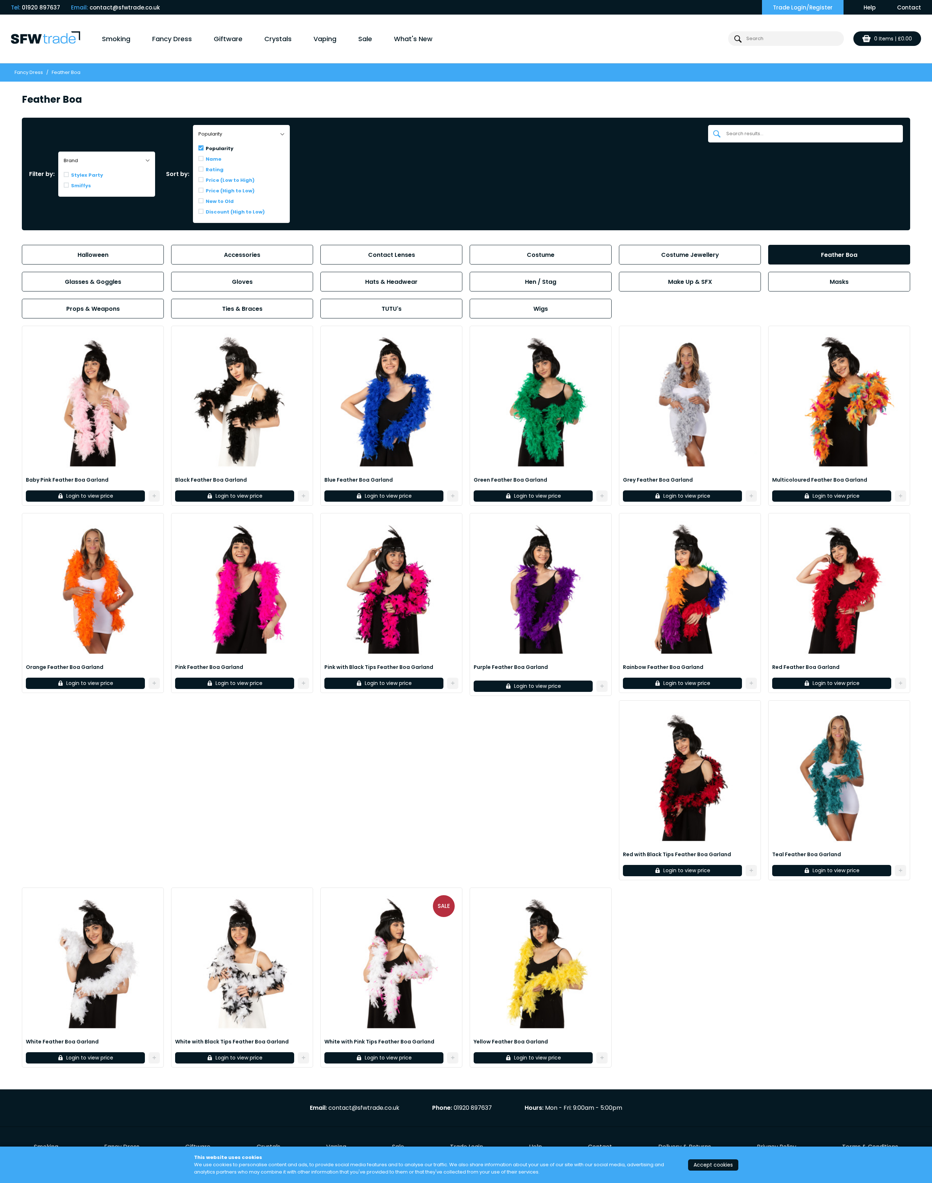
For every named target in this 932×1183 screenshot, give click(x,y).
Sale (365, 38)
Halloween (93, 255)
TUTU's (392, 309)
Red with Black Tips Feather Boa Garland (677, 854)
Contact (909, 7)
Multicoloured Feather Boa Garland (819, 479)
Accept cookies (713, 1164)
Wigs (540, 309)
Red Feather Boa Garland (806, 667)
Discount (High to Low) (235, 211)
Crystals (278, 38)
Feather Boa (839, 255)
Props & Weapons (93, 309)
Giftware (228, 38)
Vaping (324, 38)
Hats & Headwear (391, 282)
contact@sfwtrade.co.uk (125, 7)
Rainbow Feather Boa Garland (663, 667)
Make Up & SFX (690, 282)
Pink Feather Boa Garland (209, 667)
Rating (215, 169)
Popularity (219, 148)
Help (870, 7)
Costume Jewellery (690, 255)
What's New (413, 38)
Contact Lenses (391, 255)
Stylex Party (87, 175)
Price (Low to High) (230, 180)
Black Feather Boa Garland (211, 479)
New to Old (220, 201)
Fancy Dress (172, 38)
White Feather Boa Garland (62, 1041)
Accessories (242, 255)
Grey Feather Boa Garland (658, 479)
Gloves (242, 282)
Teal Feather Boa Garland (806, 854)
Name (213, 159)
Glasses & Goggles (93, 282)
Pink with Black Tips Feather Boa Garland (378, 667)
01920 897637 (41, 7)
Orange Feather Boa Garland (64, 667)
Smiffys (81, 185)
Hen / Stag (540, 282)
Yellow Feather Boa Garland (511, 1041)
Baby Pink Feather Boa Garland (67, 479)
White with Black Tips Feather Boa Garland (232, 1041)
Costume (540, 255)
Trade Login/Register (803, 7)
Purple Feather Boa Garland (511, 667)
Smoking (116, 38)
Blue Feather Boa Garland (358, 479)
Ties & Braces (242, 309)
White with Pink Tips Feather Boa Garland (379, 1041)
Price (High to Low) (230, 190)
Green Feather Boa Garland (510, 479)
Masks (839, 282)
